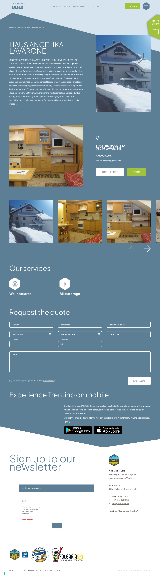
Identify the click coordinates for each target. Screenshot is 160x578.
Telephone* (115, 334)
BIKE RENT (67, 6)
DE (94, 6)
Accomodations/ (35, 570)
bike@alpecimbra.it (120, 503)
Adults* (15, 340)
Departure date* (68, 334)
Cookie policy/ (136, 570)
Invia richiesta (139, 381)
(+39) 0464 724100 (120, 496)
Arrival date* (18, 334)
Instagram (123, 511)
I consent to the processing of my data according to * (34, 381)
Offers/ (12, 570)
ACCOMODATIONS (79, 6)
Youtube (133, 511)
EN (98, 6)
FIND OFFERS (132, 6)
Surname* (65, 324)
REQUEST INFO (56, 6)
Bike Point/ (48, 570)
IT (89, 6)
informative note (48, 381)
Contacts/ (22, 570)
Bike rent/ (58, 570)
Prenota (136, 172)
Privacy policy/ (122, 570)
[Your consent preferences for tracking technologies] (4, 573)
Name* (15, 324)
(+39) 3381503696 (104, 156)
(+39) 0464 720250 (120, 500)
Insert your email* (117, 324)
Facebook (113, 511)
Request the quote (110, 172)
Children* (64, 340)
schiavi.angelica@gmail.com (109, 160)
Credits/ (147, 570)
